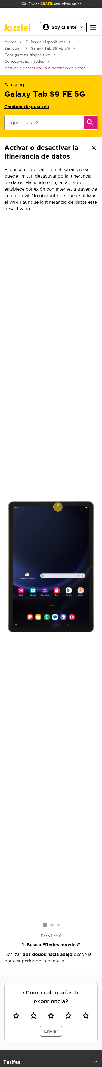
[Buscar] (90, 122)
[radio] (16, 1015)
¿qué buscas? (23, 122)
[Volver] (94, 148)
